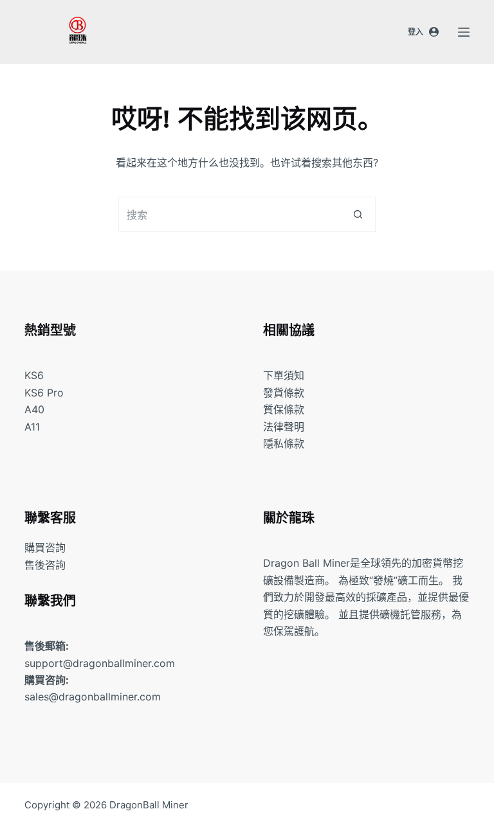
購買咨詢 (45, 547)
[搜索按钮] (358, 214)
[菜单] (464, 32)
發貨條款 (283, 392)
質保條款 (283, 409)
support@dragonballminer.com (99, 663)
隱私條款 (283, 443)
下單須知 (283, 375)
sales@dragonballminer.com (92, 696)
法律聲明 (283, 426)
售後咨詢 (45, 564)
